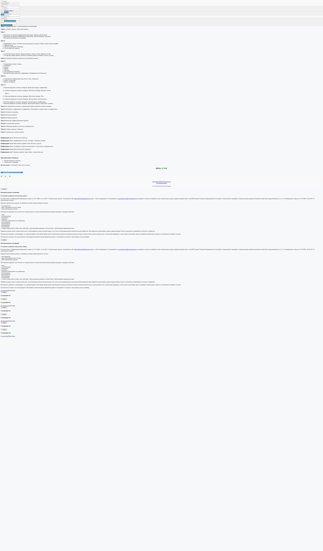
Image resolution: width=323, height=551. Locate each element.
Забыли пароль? (8, 10)
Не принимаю (5, 290)
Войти (6, 12)
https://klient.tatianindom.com (82, 198)
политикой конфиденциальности (127, 198)
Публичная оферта (161, 183)
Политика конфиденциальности (161, 181)
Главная (4, 1)
